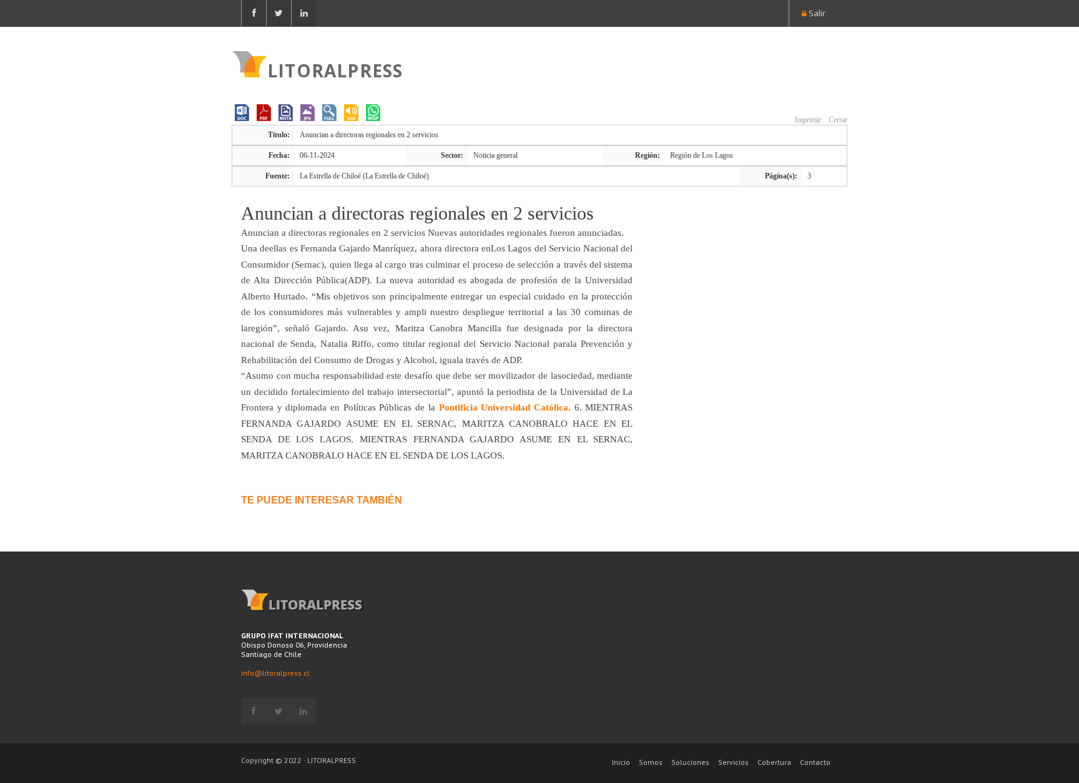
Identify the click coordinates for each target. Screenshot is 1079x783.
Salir (816, 13)
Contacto (815, 762)
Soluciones (690, 762)
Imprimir (807, 119)
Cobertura (774, 762)
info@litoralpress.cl (275, 673)
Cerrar (837, 119)
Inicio (621, 762)
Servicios (733, 762)
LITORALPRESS (335, 69)
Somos (651, 762)
